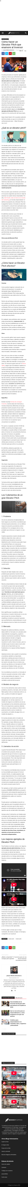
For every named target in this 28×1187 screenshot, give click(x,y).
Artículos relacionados (8, 997)
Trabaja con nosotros (7, 1170)
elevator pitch (11, 938)
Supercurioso (5, 1141)
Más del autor (19, 997)
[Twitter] (6, 53)
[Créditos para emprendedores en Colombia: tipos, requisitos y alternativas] (5, 1021)
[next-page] (5, 1029)
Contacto (4, 1167)
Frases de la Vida (6, 1148)
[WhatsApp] (13, 53)
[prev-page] (3, 1029)
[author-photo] (14, 973)
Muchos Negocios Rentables (9, 1154)
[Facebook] (3, 53)
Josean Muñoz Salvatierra (8, 50)
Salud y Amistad (6, 1151)
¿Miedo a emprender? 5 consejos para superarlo (8, 957)
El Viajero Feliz (5, 1145)
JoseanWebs (5, 1174)
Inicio (3, 36)
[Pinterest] (10, 53)
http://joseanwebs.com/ (14, 977)
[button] (2, 33)
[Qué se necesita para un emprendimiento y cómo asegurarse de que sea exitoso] (5, 1012)
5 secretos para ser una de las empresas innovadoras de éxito (20, 958)
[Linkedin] (12, 991)
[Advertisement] (14, 16)
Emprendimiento (9, 36)
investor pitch (18, 938)
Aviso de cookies (6, 1164)
